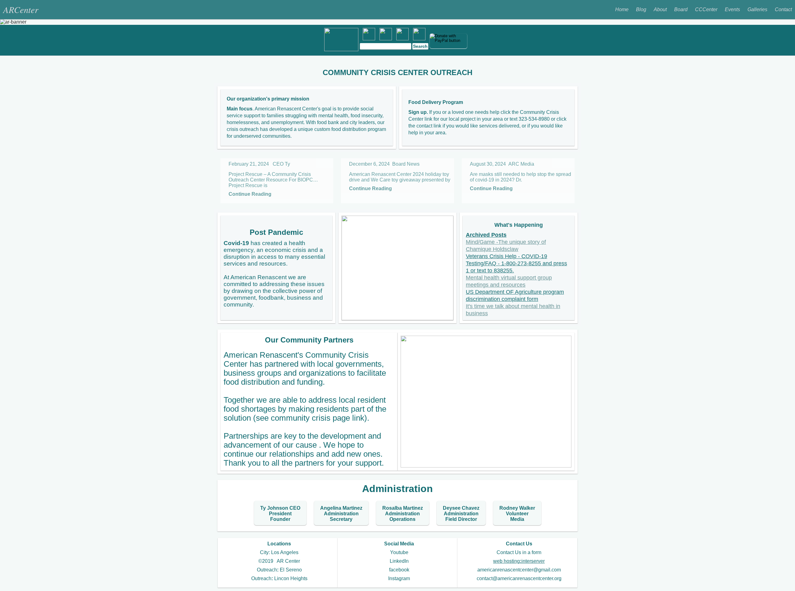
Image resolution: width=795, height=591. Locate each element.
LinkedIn (399, 561)
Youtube (399, 552)
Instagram (399, 578)
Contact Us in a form (519, 552)
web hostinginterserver (519, 561)
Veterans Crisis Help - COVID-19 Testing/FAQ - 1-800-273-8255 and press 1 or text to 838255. (516, 263)
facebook (399, 569)
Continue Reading (250, 194)
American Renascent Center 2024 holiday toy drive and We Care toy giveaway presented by (399, 177)
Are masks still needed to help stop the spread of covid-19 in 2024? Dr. (520, 177)
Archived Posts (486, 235)
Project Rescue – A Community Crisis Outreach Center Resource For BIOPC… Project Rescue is (273, 180)
